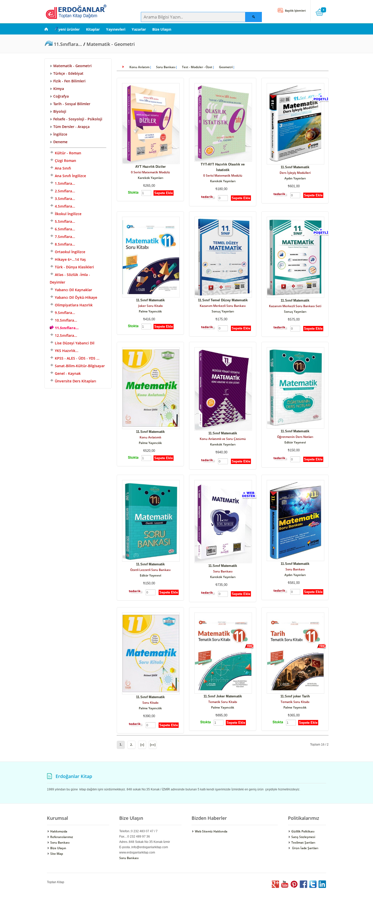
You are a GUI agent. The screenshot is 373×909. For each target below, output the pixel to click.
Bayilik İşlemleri (295, 10)
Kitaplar (93, 29)
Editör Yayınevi (295, 442)
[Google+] (275, 887)
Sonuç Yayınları (223, 311)
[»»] (153, 745)
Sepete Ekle (163, 193)
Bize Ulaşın (161, 29)
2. (131, 745)
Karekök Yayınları (150, 178)
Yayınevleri (115, 29)
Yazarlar (139, 29)
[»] (142, 745)
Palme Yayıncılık (150, 311)
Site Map (56, 853)
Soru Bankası (165, 67)
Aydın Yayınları (295, 178)
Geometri (226, 67)
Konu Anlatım (139, 67)
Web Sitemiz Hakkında (210, 831)
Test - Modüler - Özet (197, 67)
